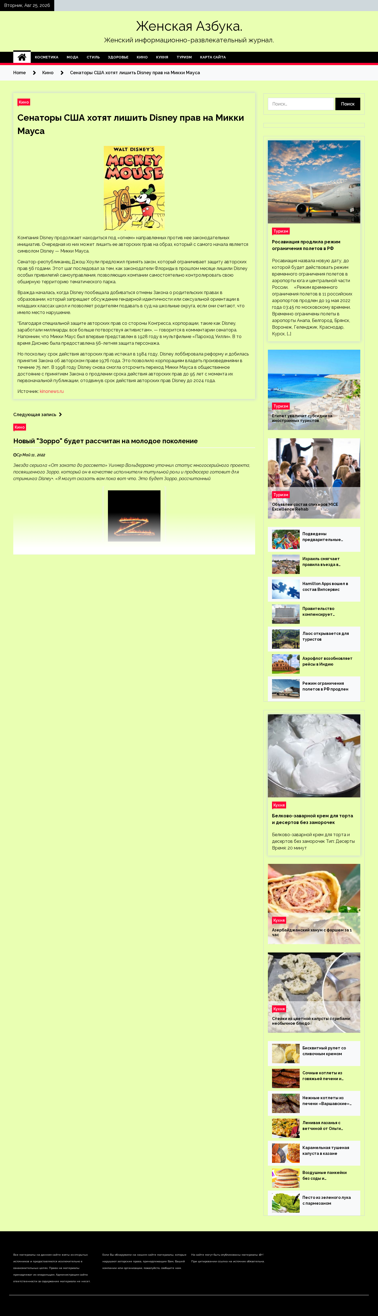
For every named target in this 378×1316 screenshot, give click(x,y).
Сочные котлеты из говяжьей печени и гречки (322, 1076)
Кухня (162, 57)
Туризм (184, 57)
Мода (72, 57)
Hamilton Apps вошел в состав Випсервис (325, 586)
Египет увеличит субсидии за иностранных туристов (302, 418)
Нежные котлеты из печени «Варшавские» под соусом (325, 1101)
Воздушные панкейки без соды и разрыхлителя (324, 1175)
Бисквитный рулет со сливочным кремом (324, 1051)
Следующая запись (34, 414)
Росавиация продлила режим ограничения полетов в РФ (306, 245)
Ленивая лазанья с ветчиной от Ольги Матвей (321, 1126)
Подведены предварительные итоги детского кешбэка (327, 537)
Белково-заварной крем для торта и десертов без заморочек (312, 819)
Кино (142, 57)
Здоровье (118, 57)
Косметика (46, 57)
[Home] (22, 57)
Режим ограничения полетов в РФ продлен (325, 686)
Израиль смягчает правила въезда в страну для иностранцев (327, 562)
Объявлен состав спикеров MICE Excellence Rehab (305, 506)
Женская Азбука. (189, 26)
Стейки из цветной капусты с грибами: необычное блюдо (311, 1021)
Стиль (93, 57)
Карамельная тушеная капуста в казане (325, 1150)
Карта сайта (213, 57)
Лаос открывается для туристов (325, 636)
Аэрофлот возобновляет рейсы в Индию (327, 661)
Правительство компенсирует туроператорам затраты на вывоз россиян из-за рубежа (324, 611)
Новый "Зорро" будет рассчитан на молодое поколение (105, 441)
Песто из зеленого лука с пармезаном (326, 1200)
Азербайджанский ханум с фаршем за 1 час (312, 932)
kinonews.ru (52, 391)
